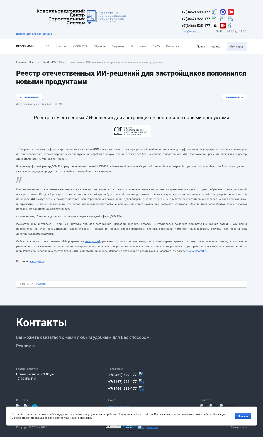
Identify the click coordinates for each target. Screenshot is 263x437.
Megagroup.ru (239, 427)
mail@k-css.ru (190, 31)
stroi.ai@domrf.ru (196, 251)
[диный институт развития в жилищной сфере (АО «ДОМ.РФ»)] (131, 136)
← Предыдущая (29, 96)
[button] (201, 46)
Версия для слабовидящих (34, 33)
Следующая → (234, 96)
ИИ (31, 284)
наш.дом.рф (93, 241)
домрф (42, 284)
